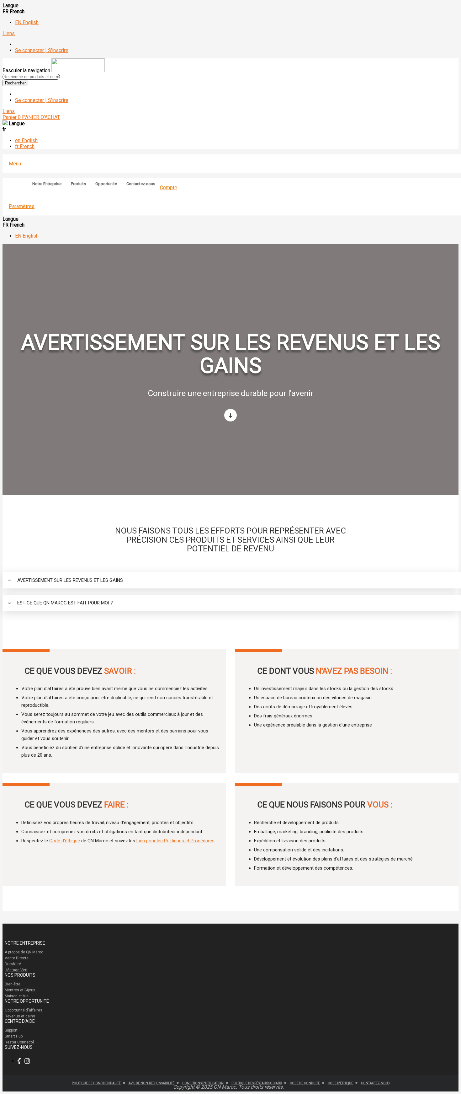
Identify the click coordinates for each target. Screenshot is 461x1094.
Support (11, 1030)
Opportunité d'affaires (23, 1010)
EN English (27, 22)
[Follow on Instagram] (28, 1061)
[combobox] (31, 77)
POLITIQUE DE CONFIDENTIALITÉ (96, 1083)
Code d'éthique (64, 841)
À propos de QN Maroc (24, 952)
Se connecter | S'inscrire (41, 50)
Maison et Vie (17, 996)
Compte (168, 187)
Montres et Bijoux (20, 990)
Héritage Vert (16, 970)
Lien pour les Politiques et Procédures (175, 841)
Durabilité (13, 964)
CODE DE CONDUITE (305, 1083)
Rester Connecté (19, 1042)
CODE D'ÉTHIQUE (340, 1083)
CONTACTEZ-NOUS (375, 1083)
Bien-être (12, 984)
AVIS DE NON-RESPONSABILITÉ (151, 1083)
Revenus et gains (20, 1016)
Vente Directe (17, 958)
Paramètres (21, 206)
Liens (9, 33)
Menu (15, 164)
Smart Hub (14, 1036)
